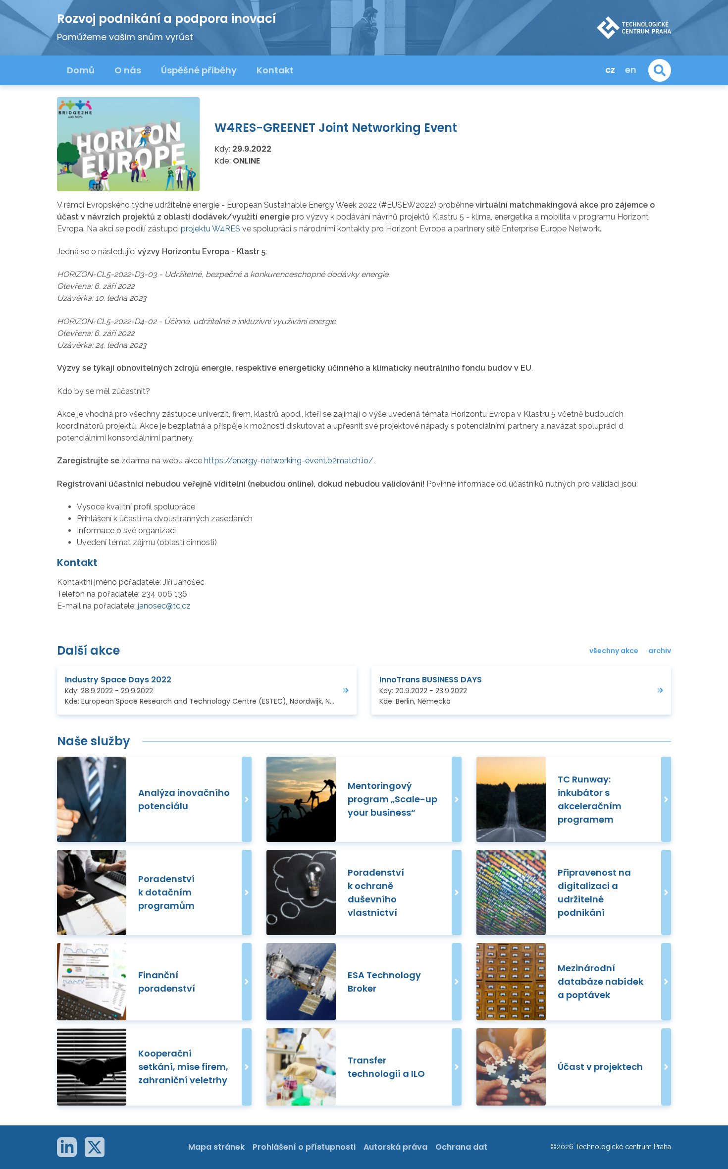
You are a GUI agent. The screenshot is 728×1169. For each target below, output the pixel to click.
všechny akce (613, 651)
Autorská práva (395, 1147)
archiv (659, 651)
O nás (127, 70)
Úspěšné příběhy (199, 70)
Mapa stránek (216, 1147)
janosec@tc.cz (164, 606)
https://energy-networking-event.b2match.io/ (288, 460)
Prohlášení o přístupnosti (304, 1147)
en (630, 69)
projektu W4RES (210, 228)
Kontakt (275, 70)
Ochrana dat (461, 1147)
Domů (81, 70)
